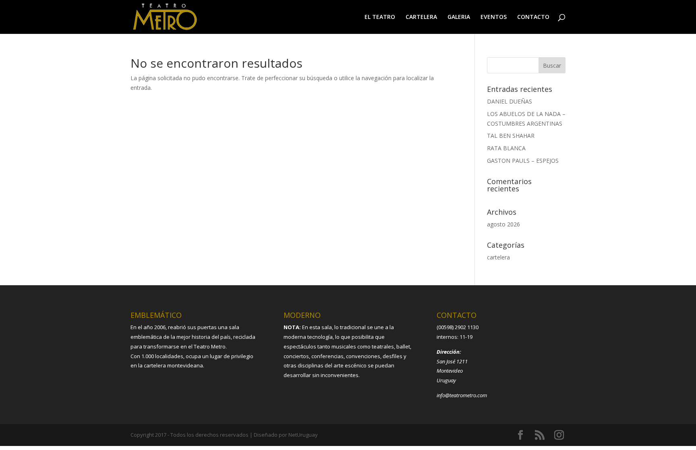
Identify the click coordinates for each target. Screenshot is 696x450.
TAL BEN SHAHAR (510, 135)
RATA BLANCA (506, 148)
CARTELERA (421, 17)
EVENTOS (494, 17)
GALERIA (458, 17)
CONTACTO (533, 17)
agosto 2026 (503, 224)
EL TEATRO (380, 17)
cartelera (498, 257)
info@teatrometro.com (462, 395)
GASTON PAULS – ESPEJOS (523, 160)
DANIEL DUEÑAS (509, 101)
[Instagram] (559, 435)
